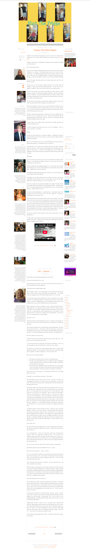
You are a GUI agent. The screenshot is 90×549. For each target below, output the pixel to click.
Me (47, 245)
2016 (66, 318)
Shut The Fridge (44, 544)
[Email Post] (54, 245)
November (68, 303)
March (67, 314)
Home (44, 533)
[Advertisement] (37, 259)
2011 (66, 326)
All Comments (68, 148)
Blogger (55, 544)
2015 (66, 320)
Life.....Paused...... (45, 271)
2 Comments (51, 245)
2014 (66, 321)
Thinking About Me (68, 51)
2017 (66, 302)
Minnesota (46, 527)
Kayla (24, 87)
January (67, 316)
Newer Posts (32, 533)
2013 (66, 323)
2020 (66, 297)
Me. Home (41, 527)
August (67, 307)
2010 (66, 328)
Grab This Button (70, 276)
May (67, 308)
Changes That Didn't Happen (45, 50)
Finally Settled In (72, 254)
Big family (42, 245)
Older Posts (58, 533)
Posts (67, 146)
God (45, 245)
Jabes (24, 85)
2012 (66, 325)
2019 (66, 299)
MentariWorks (53, 546)
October (67, 305)
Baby (39, 245)
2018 (66, 300)
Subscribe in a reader (67, 139)
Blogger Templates (39, 547)
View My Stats (23, 52)
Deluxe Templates (51, 547)
